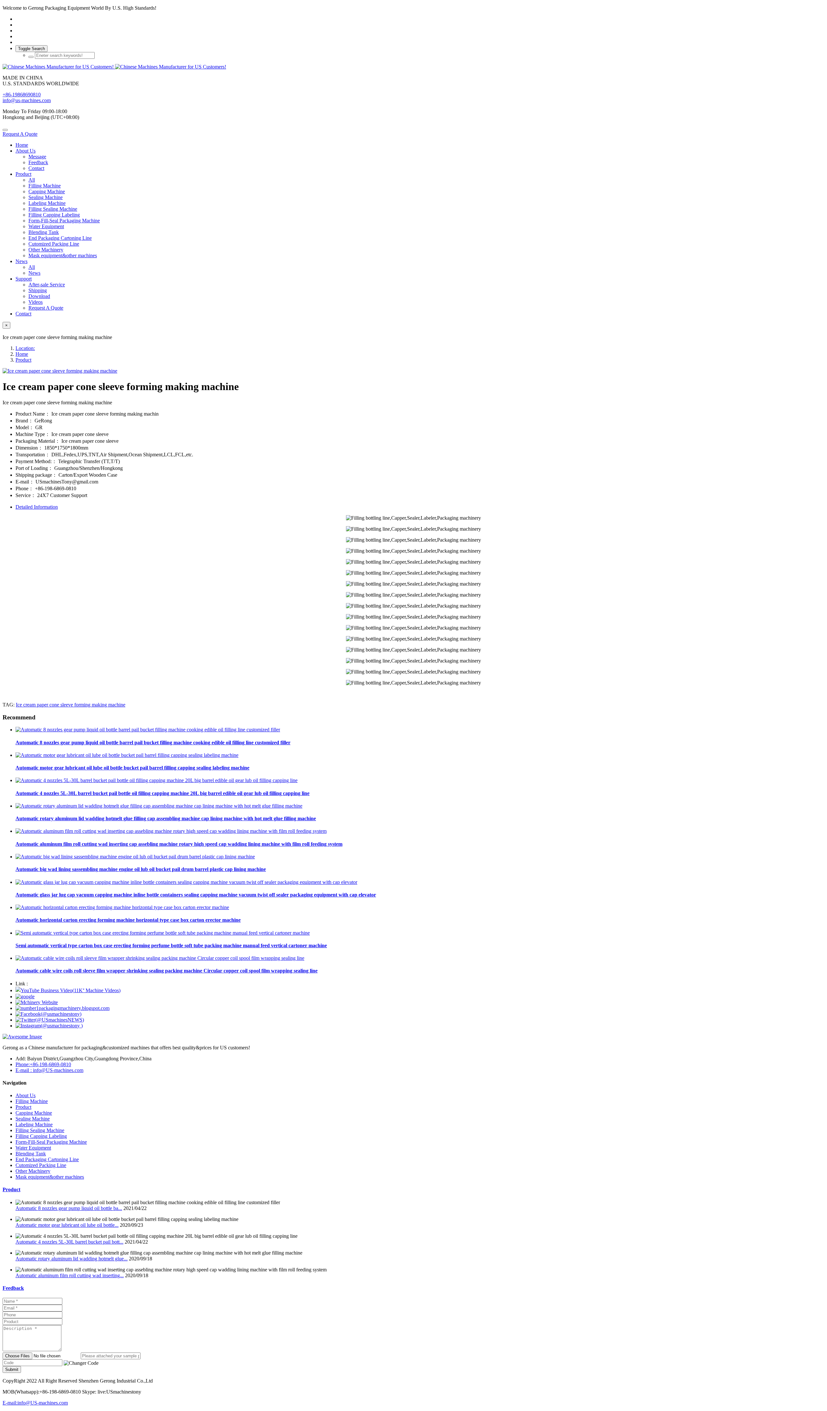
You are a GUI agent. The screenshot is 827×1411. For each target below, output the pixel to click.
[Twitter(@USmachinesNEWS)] (50, 1020)
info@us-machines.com (27, 100)
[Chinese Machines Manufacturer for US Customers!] (413, 67)
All (31, 180)
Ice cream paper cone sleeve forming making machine (70, 704)
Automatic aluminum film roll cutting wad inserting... (70, 1275)
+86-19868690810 (22, 94)
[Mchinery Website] (37, 1002)
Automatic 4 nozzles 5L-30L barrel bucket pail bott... (69, 1242)
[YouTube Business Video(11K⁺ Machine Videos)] (68, 990)
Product (23, 360)
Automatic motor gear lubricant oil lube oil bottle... (67, 1225)
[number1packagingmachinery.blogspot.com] (63, 1008)
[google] (25, 996)
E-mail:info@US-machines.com (35, 1403)
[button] (81, 1363)
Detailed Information (37, 507)
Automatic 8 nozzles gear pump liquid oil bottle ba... (69, 1208)
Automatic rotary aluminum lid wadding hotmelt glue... (72, 1258)
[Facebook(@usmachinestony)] (48, 1014)
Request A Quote (20, 134)
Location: (25, 348)
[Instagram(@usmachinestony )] (49, 1025)
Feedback (13, 1288)
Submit (11, 1369)
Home (22, 145)
